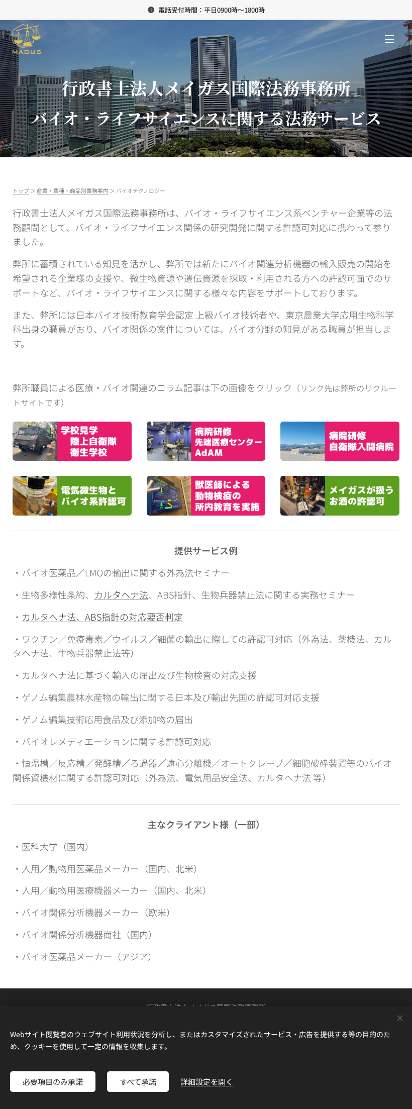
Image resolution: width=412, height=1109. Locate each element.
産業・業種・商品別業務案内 (73, 190)
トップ (21, 190)
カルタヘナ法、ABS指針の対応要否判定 (102, 616)
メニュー (389, 39)
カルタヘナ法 (121, 594)
